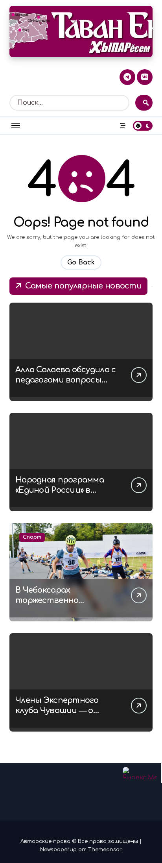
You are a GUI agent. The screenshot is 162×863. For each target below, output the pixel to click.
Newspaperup (58, 849)
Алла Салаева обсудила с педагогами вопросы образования (65, 380)
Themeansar (104, 849)
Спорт (32, 537)
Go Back (81, 262)
